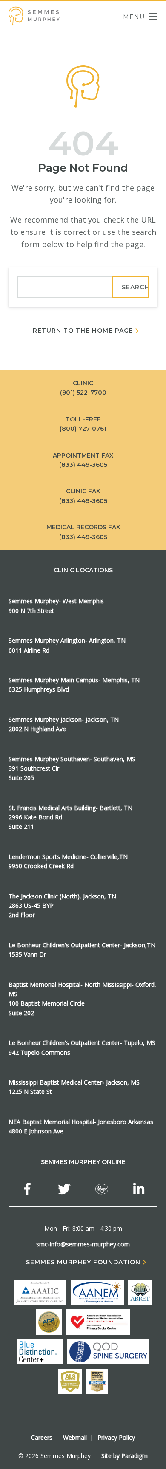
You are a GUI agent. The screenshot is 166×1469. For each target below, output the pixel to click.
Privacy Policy (116, 1437)
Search (135, 287)
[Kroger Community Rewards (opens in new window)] (101, 1189)
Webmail (75, 1437)
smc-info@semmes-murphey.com (83, 1244)
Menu (134, 16)
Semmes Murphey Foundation (83, 1262)
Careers (41, 1437)
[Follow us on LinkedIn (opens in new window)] (138, 1189)
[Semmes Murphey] (34, 16)
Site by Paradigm (124, 1456)
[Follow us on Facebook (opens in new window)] (27, 1189)
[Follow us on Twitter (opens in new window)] (64, 1189)
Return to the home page (83, 330)
